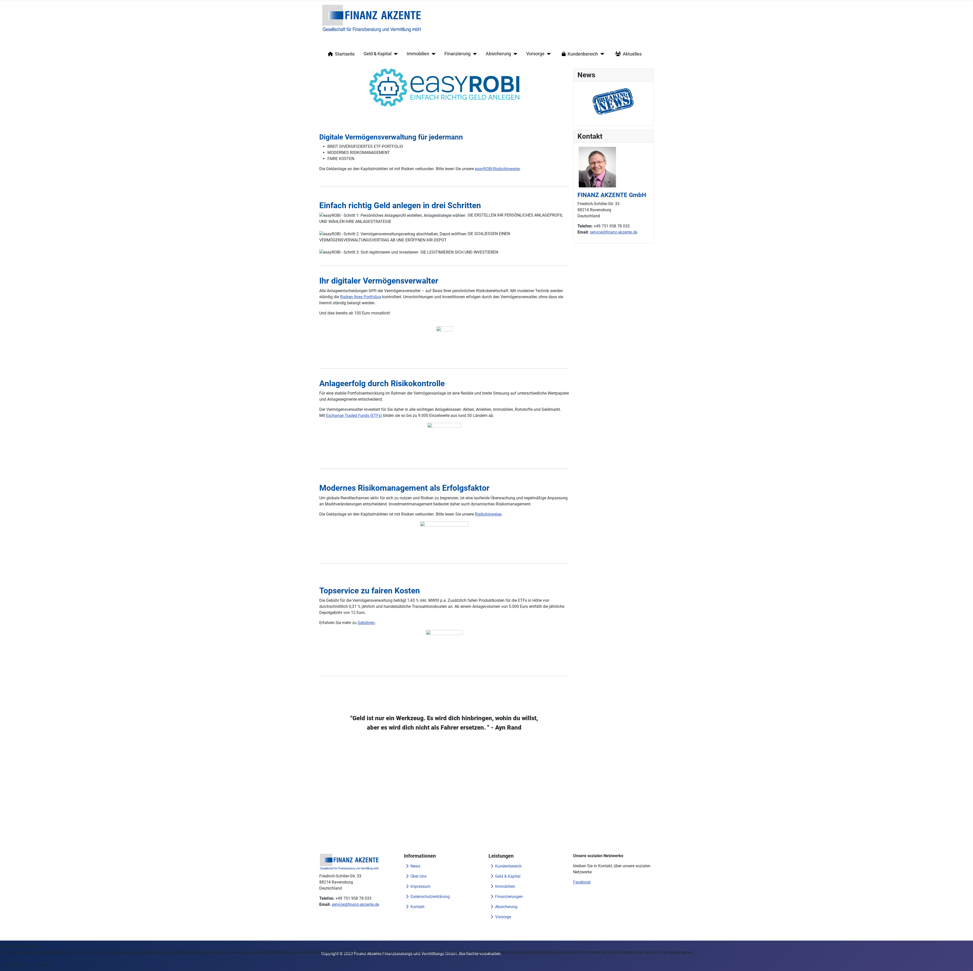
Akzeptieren (14, 965)
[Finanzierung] (474, 54)
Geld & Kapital (377, 53)
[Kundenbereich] (601, 54)
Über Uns (418, 876)
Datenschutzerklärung (430, 896)
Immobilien (418, 53)
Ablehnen (43, 965)
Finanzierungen (509, 896)
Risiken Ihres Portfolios (360, 296)
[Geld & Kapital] (394, 54)
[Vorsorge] (548, 54)
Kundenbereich (583, 54)
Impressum (420, 886)
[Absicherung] (514, 54)
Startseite (345, 54)
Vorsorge (535, 53)
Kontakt (417, 906)
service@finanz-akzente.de (613, 232)
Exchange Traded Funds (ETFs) (354, 415)
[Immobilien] (432, 54)
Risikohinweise (488, 514)
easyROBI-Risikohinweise (497, 168)
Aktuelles (632, 54)
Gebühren (366, 622)
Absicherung (498, 53)
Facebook (582, 882)
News (415, 866)
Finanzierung (457, 53)
